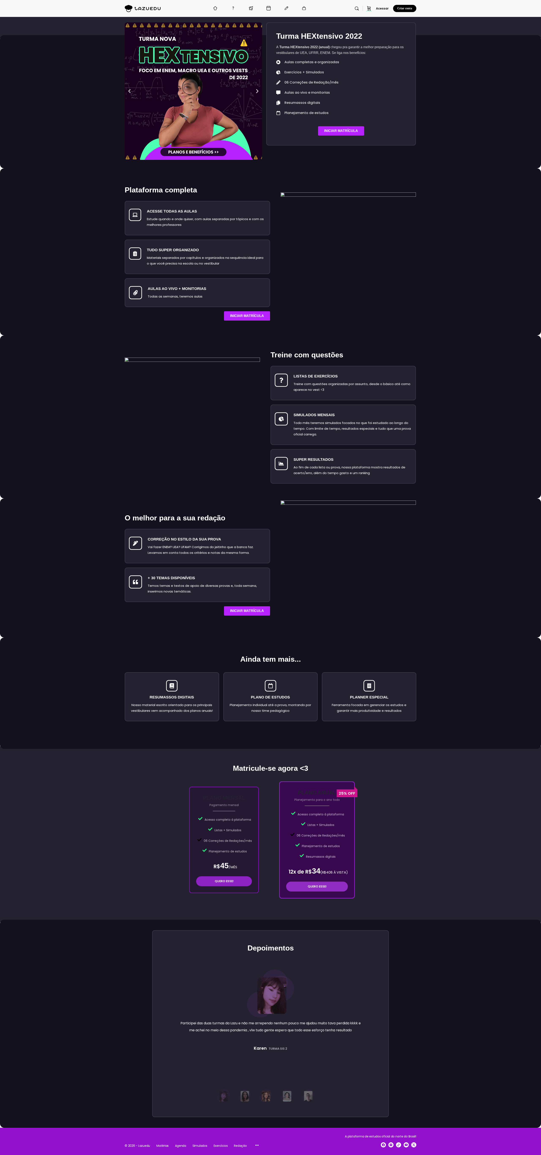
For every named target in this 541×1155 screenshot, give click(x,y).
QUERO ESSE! (224, 881)
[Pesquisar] (356, 8)
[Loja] (369, 8)
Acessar (382, 8)
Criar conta (404, 8)
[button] (129, 91)
